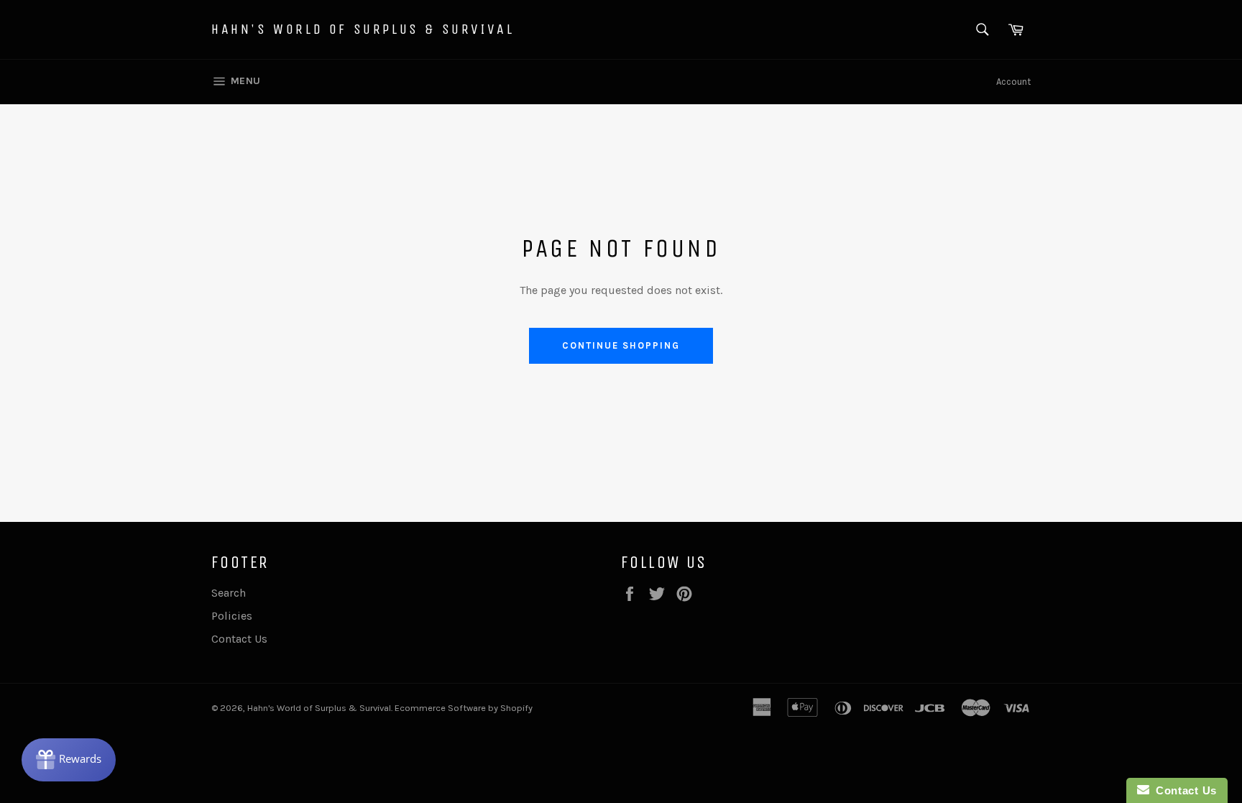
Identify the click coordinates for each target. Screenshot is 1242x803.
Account (1013, 81)
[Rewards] (69, 759)
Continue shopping (620, 345)
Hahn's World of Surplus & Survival (362, 29)
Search (228, 593)
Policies (231, 616)
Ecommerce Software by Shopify (464, 707)
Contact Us (239, 639)
